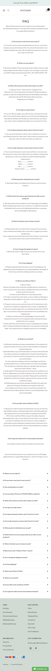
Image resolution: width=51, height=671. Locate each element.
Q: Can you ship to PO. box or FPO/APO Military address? (21, 494)
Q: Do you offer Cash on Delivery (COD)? (16, 585)
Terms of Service (8, 650)
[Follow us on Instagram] (30, 648)
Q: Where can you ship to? (11, 473)
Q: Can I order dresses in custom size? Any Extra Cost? (21, 521)
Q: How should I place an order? (13, 487)
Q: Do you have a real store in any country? (17, 480)
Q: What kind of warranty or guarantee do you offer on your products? (22, 536)
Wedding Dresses (8, 620)
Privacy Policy (7, 646)
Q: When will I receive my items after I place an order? (20, 501)
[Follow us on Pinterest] (36, 648)
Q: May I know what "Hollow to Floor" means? (17, 551)
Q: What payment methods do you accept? (17, 528)
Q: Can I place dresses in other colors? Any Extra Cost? (21, 514)
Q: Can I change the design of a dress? (15, 557)
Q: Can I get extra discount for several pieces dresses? (20, 591)
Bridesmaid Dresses (9, 624)
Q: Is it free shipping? (9, 564)
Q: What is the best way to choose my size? (17, 544)
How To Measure (33, 631)
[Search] (8, 10)
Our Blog (6, 608)
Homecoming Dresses (10, 616)
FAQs (29, 608)
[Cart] (47, 10)
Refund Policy (32, 612)
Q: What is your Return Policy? (13, 571)
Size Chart (31, 624)
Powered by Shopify (16, 664)
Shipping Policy (33, 616)
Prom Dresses (7, 612)
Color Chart (32, 627)
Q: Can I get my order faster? (12, 507)
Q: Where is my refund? (10, 578)
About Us (6, 642)
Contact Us (31, 620)
